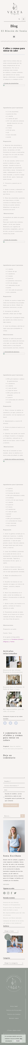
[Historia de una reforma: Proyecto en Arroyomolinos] (14, 666)
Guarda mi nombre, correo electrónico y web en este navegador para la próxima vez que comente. (15, 797)
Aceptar (18, 1041)
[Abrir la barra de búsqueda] (19, 19)
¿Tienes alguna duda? (14, 1030)
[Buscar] (22, 816)
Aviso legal (14, 1006)
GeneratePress (18, 1042)
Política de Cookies (14, 1014)
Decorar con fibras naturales (12, 918)
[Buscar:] (11, 816)
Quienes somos (14, 1018)
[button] (14, 36)
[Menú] (23, 19)
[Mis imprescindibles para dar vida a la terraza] (14, 706)
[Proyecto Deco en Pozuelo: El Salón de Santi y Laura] (14, 683)
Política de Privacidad (14, 1010)
